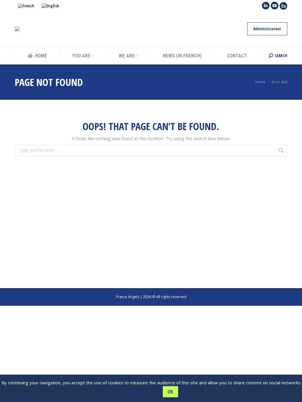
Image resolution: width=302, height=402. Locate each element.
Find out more (138, 392)
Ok (170, 391)
